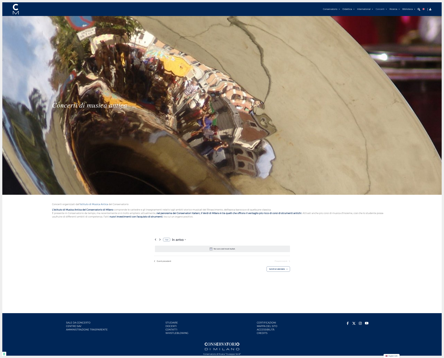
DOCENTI (171, 326)
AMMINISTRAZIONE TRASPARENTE (87, 329)
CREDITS (262, 333)
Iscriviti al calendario (277, 269)
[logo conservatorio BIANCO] (222, 346)
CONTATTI (171, 329)
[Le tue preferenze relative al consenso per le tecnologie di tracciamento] (4, 354)
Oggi (166, 239)
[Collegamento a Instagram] (360, 322)
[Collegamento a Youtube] (367, 322)
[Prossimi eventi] (160, 239)
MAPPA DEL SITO (267, 326)
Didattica (347, 9)
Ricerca (393, 9)
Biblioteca (407, 9)
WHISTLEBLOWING (176, 333)
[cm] (26, 9)
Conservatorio (330, 9)
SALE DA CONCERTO (78, 322)
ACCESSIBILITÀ (265, 329)
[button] (419, 10)
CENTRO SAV (73, 326)
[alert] (222, 249)
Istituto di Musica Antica (94, 204)
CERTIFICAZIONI (266, 322)
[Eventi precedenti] (155, 239)
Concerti (380, 9)
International (364, 9)
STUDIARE (171, 322)
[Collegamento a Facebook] (347, 322)
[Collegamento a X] (354, 322)
